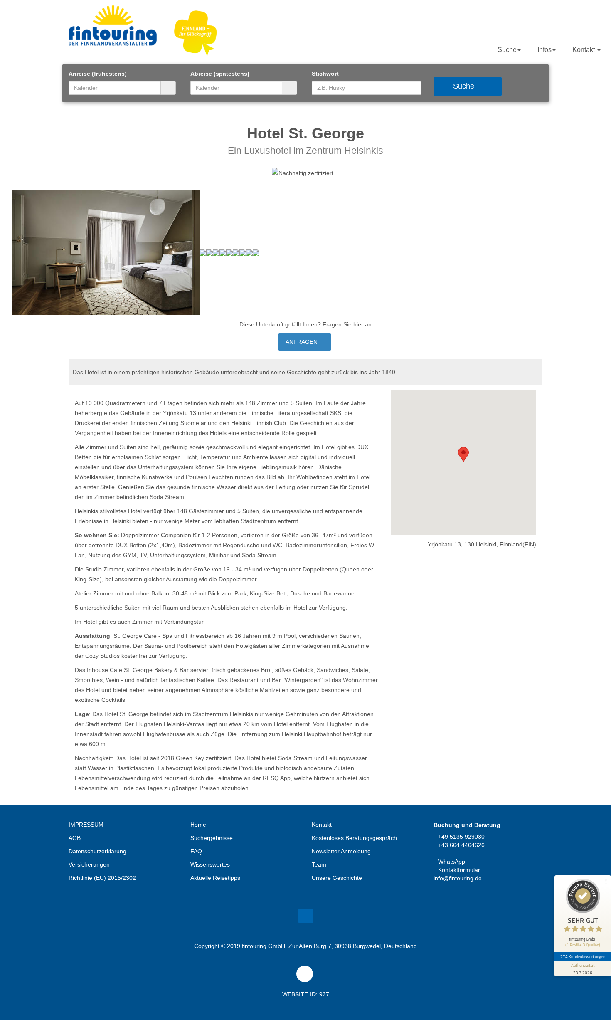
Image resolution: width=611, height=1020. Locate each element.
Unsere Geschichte (337, 877)
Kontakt (584, 49)
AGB (75, 838)
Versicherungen (89, 864)
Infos (544, 49)
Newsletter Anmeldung (341, 851)
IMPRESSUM (86, 824)
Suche (507, 49)
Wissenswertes (210, 864)
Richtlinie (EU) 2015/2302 (102, 877)
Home (198, 824)
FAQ (196, 851)
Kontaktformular (459, 870)
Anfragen (302, 341)
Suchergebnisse (211, 838)
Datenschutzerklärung (97, 851)
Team (319, 864)
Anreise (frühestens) (98, 73)
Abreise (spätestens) (219, 73)
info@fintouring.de (458, 878)
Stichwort (325, 73)
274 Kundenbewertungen (582, 956)
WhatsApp (451, 861)
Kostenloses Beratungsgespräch (354, 838)
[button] (463, 454)
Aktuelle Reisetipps (215, 877)
